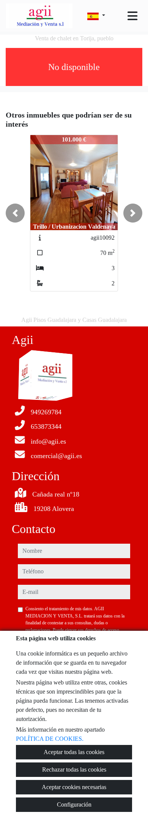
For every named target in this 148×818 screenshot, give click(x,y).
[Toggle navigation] (132, 16)
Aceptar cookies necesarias (74, 787)
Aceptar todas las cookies (74, 752)
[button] (15, 213)
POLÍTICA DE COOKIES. (49, 738)
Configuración (74, 804)
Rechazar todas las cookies (74, 769)
